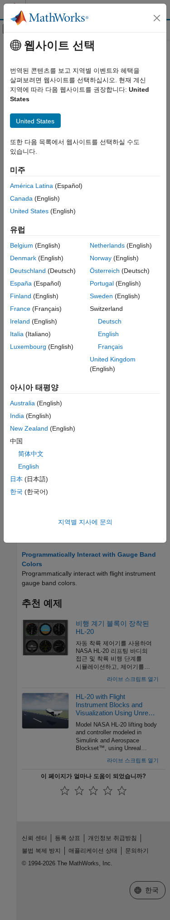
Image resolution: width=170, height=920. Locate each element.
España (21, 283)
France (20, 308)
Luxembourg (28, 346)
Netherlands (107, 245)
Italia (17, 334)
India (17, 415)
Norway (101, 258)
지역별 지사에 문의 (85, 522)
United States (29, 211)
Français (110, 346)
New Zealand (29, 428)
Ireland (20, 321)
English (108, 334)
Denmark (23, 258)
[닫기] (157, 18)
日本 (16, 479)
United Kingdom (113, 359)
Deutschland (28, 270)
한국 (16, 491)
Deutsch (109, 321)
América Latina (31, 185)
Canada (21, 198)
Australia (22, 403)
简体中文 (31, 453)
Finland (20, 296)
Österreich (105, 270)
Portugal (102, 283)
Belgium (21, 245)
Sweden (101, 296)
